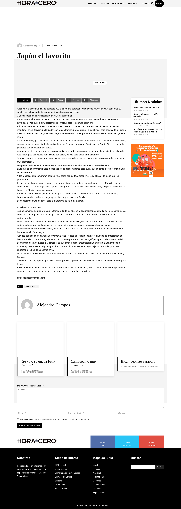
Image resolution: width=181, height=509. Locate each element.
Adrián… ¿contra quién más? (147, 123)
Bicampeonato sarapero (138, 361)
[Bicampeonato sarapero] (140, 339)
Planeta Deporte (31, 286)
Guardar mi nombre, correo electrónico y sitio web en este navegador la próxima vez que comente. (55, 419)
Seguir (127, 436)
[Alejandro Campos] (20, 45)
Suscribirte (152, 436)
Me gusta (103, 436)
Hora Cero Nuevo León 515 (146, 108)
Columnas (100, 83)
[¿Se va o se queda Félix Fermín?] (40, 339)
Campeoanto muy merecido (84, 363)
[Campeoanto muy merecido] (90, 339)
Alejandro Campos (31, 46)
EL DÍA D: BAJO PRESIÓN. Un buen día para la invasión (147, 131)
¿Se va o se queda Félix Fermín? (38, 363)
